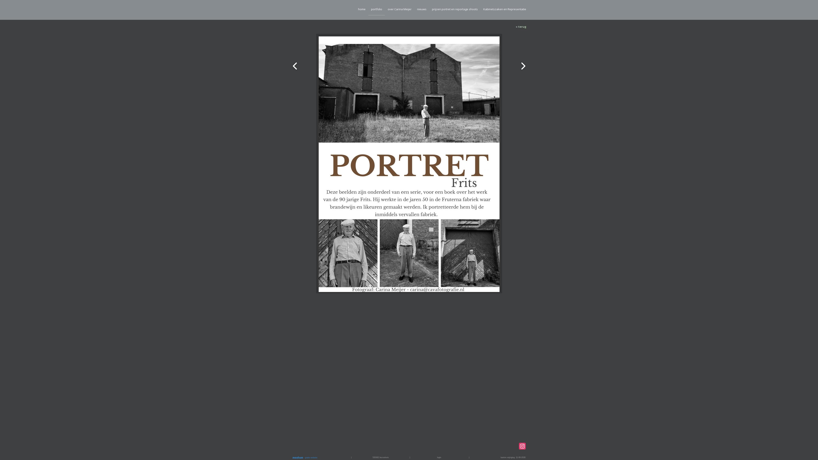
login (439, 457)
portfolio (376, 9)
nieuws (421, 9)
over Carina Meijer (400, 9)
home (362, 9)
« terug (521, 27)
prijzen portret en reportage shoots (455, 9)
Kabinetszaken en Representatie (504, 9)
